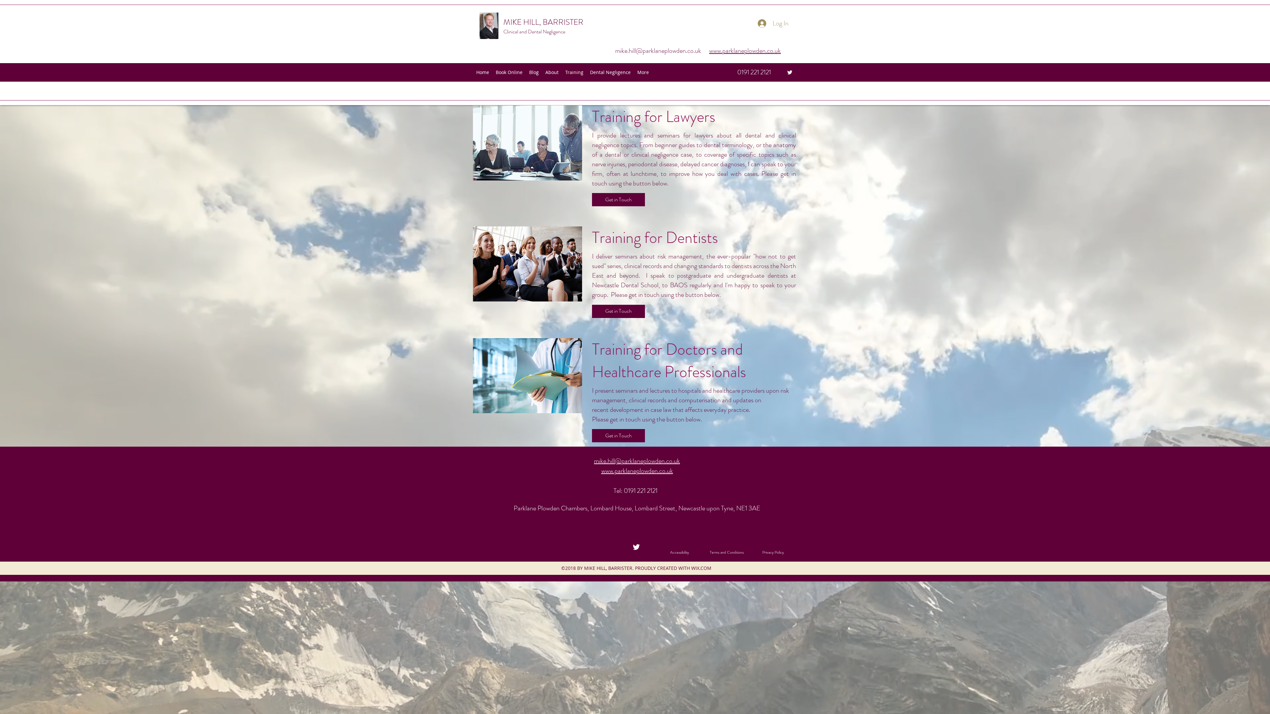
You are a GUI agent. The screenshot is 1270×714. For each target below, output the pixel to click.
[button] (618, 199)
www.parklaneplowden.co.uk (745, 51)
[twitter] (789, 72)
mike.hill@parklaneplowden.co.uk (658, 51)
